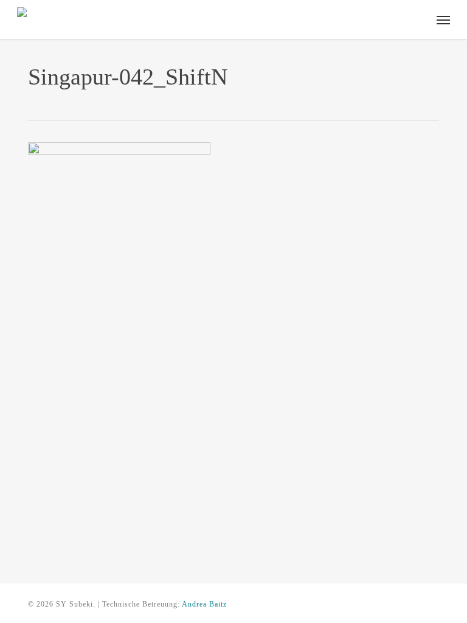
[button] (443, 19)
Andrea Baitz (204, 604)
